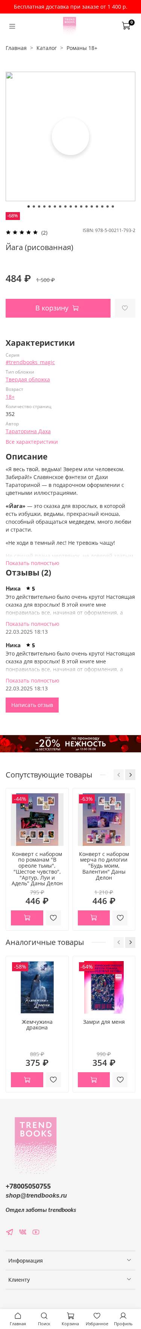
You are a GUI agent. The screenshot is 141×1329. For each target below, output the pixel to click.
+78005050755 (28, 1185)
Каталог (46, 47)
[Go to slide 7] (60, 206)
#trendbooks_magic (30, 362)
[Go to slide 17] (113, 206)
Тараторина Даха (28, 431)
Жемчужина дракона (37, 1024)
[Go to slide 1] (28, 206)
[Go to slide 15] (102, 206)
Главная (16, 47)
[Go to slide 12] (86, 206)
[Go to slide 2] (34, 206)
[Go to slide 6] (55, 206)
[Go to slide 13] (92, 206)
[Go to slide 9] (71, 206)
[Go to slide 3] (39, 206)
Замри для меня (104, 1021)
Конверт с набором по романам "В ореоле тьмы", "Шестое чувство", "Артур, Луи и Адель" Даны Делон (37, 868)
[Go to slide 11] (81, 206)
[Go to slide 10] (76, 206)
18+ (10, 396)
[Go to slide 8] (65, 206)
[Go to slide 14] (97, 206)
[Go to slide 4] (44, 206)
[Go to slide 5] (50, 206)
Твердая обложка (28, 379)
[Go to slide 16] (107, 206)
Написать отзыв (32, 704)
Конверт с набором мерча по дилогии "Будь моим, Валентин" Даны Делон (104, 865)
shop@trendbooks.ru (36, 1195)
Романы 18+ (82, 47)
